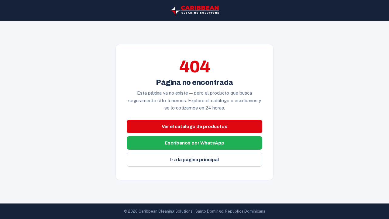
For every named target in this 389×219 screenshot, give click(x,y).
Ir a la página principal (194, 159)
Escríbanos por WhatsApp (194, 143)
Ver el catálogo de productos (194, 126)
